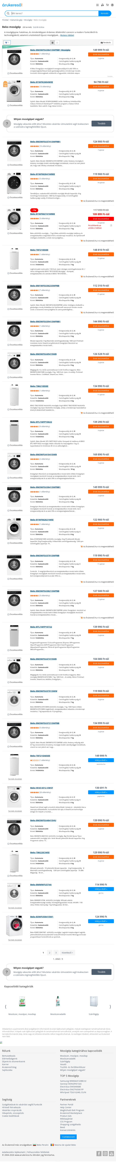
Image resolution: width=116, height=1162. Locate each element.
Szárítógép (94, 1014)
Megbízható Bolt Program (72, 1110)
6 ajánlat (101, 330)
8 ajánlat (101, 528)
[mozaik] (57, 42)
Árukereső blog (9, 1067)
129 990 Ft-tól (101, 852)
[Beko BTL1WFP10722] (16, 636)
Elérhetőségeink (9, 1058)
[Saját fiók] (112, 5)
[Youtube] (111, 1153)
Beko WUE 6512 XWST (41, 787)
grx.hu (101, 893)
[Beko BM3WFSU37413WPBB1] (16, 150)
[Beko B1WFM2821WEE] (16, 528)
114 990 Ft (101, 884)
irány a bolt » (101, 760)
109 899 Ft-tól (101, 214)
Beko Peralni (43, 1145)
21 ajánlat (101, 294)
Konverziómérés (67, 1130)
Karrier (5, 1064)
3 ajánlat (101, 362)
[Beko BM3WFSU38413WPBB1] (16, 496)
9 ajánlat (101, 90)
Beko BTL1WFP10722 (41, 626)
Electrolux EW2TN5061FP (71, 1089)
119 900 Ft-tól (101, 174)
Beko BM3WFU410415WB (43, 454)
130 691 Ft (101, 787)
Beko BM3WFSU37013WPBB (44, 555)
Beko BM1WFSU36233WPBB (44, 285)
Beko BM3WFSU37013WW (43, 691)
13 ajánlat (101, 258)
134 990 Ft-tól (101, 386)
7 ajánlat (101, 150)
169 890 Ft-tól (101, 454)
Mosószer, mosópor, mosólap (22, 1014)
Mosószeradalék (58, 1014)
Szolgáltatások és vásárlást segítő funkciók (22, 1104)
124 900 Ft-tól (101, 141)
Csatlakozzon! (68, 1136)
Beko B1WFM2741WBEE (42, 213)
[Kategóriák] (97, 5)
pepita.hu (101, 796)
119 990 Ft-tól (101, 555)
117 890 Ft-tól (101, 210)
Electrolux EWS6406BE (70, 1086)
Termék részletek (15, 779)
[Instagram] (105, 1153)
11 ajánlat (101, 394)
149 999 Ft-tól (101, 50)
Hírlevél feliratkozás (11, 1107)
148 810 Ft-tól (101, 249)
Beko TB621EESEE (39, 386)
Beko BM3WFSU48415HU (43, 820)
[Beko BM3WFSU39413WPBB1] (16, 330)
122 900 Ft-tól (101, 519)
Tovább (101, 123)
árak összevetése (101, 54)
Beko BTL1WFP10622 (41, 421)
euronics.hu (101, 764)
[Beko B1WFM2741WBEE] (16, 219)
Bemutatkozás (8, 1055)
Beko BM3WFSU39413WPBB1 (45, 321)
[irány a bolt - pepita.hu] (16, 796)
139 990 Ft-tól (101, 626)
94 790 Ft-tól (101, 82)
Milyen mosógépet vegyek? (29, 119)
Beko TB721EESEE (39, 249)
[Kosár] (107, 5)
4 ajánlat (101, 699)
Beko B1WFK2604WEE (41, 82)
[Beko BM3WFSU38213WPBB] (16, 600)
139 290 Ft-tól (101, 422)
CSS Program (66, 1121)
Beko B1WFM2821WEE (41, 519)
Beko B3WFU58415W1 (41, 916)
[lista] (52, 42)
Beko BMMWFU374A (40, 884)
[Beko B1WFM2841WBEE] (16, 183)
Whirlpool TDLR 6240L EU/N (73, 1092)
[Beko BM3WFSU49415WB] (16, 363)
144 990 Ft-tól (101, 321)
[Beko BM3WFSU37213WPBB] (16, 732)
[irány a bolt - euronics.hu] (16, 764)
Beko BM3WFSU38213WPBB (44, 591)
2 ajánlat (101, 58)
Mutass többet (67, 35)
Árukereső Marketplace (71, 1113)
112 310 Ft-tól (101, 285)
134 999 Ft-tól (101, 723)
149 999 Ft (101, 755)
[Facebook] (98, 1153)
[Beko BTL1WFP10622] (16, 431)
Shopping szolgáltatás (70, 1124)
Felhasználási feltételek (38, 1152)
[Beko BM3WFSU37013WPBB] (16, 564)
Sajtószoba (7, 1070)
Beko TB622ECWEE (40, 852)
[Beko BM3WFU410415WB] (16, 463)
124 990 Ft (101, 916)
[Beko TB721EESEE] (16, 259)
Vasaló (63, 1064)
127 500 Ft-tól (101, 591)
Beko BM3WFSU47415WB (43, 658)
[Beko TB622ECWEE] (16, 861)
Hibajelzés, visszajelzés (13, 1113)
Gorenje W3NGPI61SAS (71, 1083)
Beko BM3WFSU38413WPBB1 (45, 487)
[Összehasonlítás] (102, 5)
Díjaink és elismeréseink (13, 1061)
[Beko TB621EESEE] (16, 395)
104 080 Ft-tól (101, 659)
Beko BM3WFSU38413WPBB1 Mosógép (50, 49)
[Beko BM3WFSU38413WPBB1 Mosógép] (16, 59)
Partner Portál (66, 1104)
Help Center (65, 1107)
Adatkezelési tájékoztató (13, 1152)
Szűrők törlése (38, 27)
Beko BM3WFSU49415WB (43, 354)
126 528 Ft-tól (101, 354)
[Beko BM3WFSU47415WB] (16, 668)
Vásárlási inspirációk (12, 1110)
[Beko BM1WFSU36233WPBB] (16, 294)
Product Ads (66, 1116)
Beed (62, 1127)
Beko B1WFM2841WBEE (42, 174)
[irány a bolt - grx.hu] (16, 893)
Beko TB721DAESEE (40, 755)
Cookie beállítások (10, 1116)
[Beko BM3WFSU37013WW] (16, 700)
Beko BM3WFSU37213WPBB (44, 723)
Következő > (67, 952)
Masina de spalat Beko (65, 1145)
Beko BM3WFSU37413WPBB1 (45, 141)
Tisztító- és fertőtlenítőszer (72, 1067)
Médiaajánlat (66, 1118)
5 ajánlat (101, 463)
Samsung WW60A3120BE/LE (73, 1081)
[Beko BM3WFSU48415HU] (16, 829)
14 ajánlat (101, 182)
